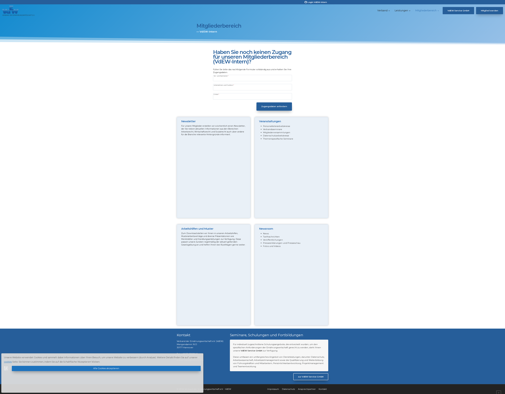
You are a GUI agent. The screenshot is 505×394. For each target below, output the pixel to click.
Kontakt (323, 389)
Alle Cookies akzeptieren (106, 368)
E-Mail (216, 94)
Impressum (273, 389)
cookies (8, 362)
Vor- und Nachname (221, 76)
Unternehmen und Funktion (224, 85)
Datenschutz (288, 389)
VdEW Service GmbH (458, 10)
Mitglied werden (489, 10)
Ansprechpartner (307, 389)
